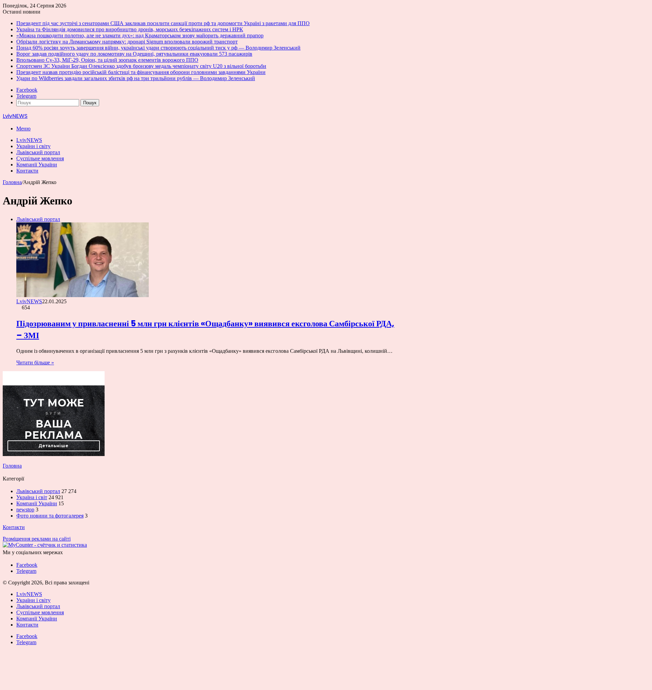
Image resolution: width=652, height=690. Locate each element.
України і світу (33, 146)
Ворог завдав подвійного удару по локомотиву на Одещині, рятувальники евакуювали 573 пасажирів (134, 54)
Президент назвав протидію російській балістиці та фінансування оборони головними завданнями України (141, 72)
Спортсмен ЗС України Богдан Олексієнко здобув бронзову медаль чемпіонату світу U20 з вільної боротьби (141, 66)
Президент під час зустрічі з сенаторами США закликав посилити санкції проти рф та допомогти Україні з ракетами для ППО (163, 23)
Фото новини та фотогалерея (50, 516)
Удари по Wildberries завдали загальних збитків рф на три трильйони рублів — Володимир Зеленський (135, 78)
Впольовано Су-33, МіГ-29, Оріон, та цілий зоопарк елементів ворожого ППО (107, 60)
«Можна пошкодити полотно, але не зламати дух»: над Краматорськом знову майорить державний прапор (140, 35)
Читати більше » (35, 362)
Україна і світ (31, 497)
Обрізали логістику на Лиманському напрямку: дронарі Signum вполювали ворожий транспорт (127, 41)
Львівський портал (38, 152)
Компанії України (36, 164)
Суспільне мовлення (40, 158)
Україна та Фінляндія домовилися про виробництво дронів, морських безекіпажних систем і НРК (129, 29)
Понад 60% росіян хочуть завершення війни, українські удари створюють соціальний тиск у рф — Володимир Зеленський (158, 48)
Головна (12, 182)
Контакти (27, 171)
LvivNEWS (29, 140)
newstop (25, 509)
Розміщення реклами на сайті (37, 539)
